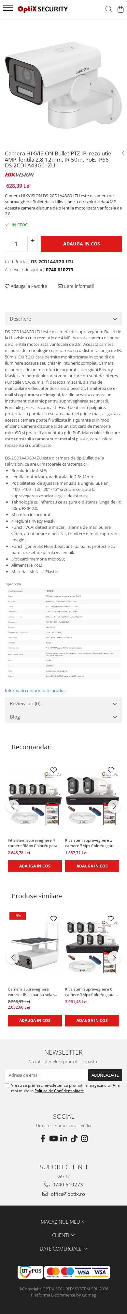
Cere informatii (78, 286)
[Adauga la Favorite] (53, 770)
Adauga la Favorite (28, 286)
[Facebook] (43, 1138)
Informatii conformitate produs (35, 690)
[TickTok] (74, 1138)
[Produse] (9, 10)
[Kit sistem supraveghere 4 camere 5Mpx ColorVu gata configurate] (35, 798)
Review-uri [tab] (25, 703)
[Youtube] (53, 1138)
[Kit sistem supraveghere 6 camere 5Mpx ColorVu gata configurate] (92, 946)
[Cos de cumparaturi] (120, 9)
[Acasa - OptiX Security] (42, 9)
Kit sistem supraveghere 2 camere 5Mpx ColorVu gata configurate (90, 842)
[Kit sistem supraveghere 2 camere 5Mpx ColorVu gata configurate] (92, 798)
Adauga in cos (81, 244)
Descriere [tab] (20, 318)
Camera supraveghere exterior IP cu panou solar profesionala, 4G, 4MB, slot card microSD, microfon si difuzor (32, 991)
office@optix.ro (67, 1194)
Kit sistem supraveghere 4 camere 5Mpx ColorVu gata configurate (32, 842)
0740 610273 (67, 1184)
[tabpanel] (63, 82)
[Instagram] (84, 1138)
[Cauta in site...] (109, 9)
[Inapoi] (122, 153)
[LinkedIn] (63, 1138)
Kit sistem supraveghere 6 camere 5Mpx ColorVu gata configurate (90, 991)
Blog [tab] (15, 716)
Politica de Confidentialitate (59, 1090)
